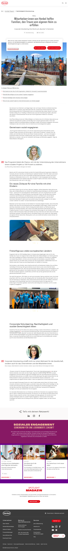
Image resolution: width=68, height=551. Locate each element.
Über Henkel (6, 523)
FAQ (35, 537)
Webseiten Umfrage (56, 536)
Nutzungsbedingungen (19, 544)
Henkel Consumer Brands (24, 529)
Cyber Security (44, 544)
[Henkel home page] (2, 11)
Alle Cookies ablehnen (39, 48)
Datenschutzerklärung (30, 544)
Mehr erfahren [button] (33, 501)
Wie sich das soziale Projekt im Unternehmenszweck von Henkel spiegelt (21, 101)
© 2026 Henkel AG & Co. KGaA (10, 547)
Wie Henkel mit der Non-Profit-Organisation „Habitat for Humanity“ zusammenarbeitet (25, 91)
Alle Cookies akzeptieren (54, 48)
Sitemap (4, 544)
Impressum (10, 544)
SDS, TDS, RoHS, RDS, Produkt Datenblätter (23, 533)
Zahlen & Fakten (7, 529)
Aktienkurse (37, 526)
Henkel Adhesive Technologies (22, 525)
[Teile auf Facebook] (39, 416)
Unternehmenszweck (45, 371)
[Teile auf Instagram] (34, 416)
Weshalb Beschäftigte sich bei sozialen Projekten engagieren (18, 94)
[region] (34, 45)
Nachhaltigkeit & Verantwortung (25, 11)
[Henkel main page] (4, 3)
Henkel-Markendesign (8, 526)
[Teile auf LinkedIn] (28, 416)
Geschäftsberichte (7, 535)
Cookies (38, 544)
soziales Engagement (15, 331)
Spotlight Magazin (9, 11)
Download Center (7, 538)
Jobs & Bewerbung (38, 523)
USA (29, 180)
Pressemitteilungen (8, 532)
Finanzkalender (37, 529)
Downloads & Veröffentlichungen (38, 533)
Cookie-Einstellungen (13, 49)
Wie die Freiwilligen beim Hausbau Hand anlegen (15, 97)
